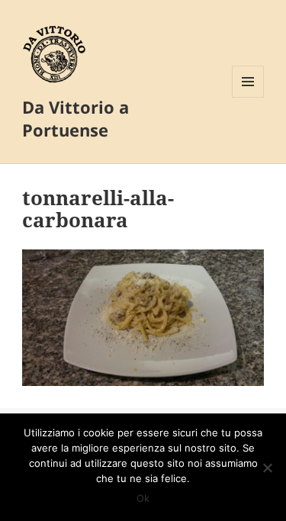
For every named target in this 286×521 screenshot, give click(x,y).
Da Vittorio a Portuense (75, 118)
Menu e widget (248, 97)
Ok (143, 498)
